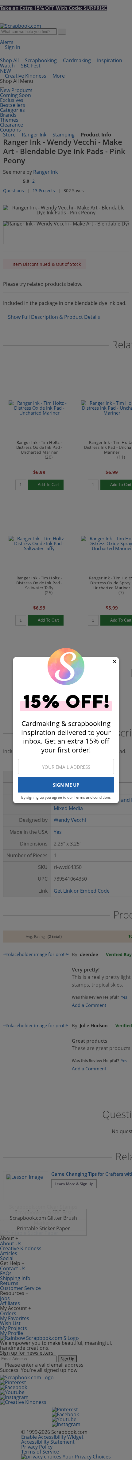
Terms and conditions (92, 797)
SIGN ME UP (66, 785)
